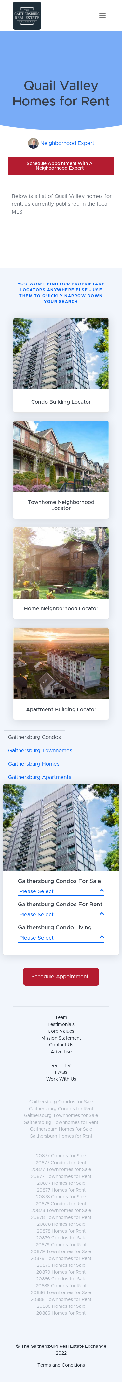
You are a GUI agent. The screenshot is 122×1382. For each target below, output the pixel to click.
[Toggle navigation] (102, 15)
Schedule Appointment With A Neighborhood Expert (60, 166)
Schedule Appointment (59, 976)
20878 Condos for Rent (61, 1204)
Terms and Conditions (61, 1365)
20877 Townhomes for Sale (61, 1170)
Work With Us (61, 1079)
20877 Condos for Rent (61, 1163)
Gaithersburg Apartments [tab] (39, 777)
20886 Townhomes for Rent (61, 1299)
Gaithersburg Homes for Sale (61, 1129)
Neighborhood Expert (67, 143)
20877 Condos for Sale (61, 1156)
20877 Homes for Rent (61, 1190)
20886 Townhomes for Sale (61, 1293)
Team (61, 1018)
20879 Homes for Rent (61, 1272)
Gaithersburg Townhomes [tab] (40, 750)
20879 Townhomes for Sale (61, 1252)
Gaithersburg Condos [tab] (34, 737)
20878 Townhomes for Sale (61, 1211)
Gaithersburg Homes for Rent (61, 1136)
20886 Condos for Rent (61, 1286)
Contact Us (61, 1045)
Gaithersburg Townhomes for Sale (61, 1115)
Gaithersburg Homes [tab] (34, 764)
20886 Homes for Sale (61, 1306)
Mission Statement (61, 1038)
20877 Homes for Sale (61, 1183)
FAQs (61, 1072)
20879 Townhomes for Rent (61, 1258)
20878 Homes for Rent (61, 1231)
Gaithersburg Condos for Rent (61, 1109)
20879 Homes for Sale (61, 1265)
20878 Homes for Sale (61, 1224)
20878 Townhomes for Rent (61, 1217)
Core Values (61, 1031)
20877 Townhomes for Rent (61, 1176)
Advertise (61, 1052)
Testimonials (61, 1024)
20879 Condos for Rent (61, 1245)
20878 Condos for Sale (61, 1197)
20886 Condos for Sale (61, 1279)
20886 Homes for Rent (61, 1313)
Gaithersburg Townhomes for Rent (61, 1122)
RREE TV (61, 1065)
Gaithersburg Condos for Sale (61, 1102)
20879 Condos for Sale (61, 1238)
